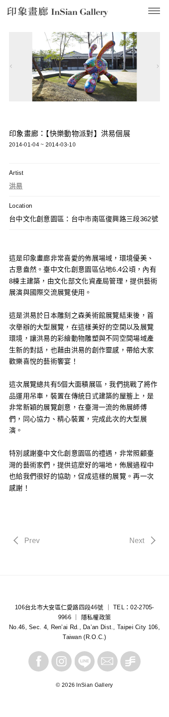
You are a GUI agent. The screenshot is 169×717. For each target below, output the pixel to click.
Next (136, 541)
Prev (32, 541)
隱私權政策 (96, 617)
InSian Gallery (41, 13)
